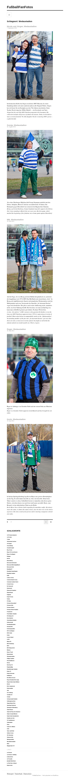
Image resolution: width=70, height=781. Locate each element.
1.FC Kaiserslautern (12, 535)
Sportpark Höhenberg (12, 707)
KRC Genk (9, 633)
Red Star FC (10, 665)
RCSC (8, 662)
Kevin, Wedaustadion (16, 419)
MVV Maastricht (11, 648)
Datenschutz (27, 774)
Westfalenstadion (11, 741)
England (9, 594)
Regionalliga (10, 667)
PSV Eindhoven (10, 660)
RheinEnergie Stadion (12, 669)
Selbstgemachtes (11, 701)
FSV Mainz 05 (10, 616)
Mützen (8, 650)
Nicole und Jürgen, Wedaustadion (22, 26)
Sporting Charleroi (11, 705)
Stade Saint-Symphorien (13, 716)
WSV (8, 743)
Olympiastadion (11, 656)
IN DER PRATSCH (11, 761)
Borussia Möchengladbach (13, 564)
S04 (8, 690)
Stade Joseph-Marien (12, 713)
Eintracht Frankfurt (11, 590)
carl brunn (9, 752)
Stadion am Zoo (10, 718)
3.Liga (8, 539)
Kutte (8, 635)
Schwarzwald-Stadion (12, 699)
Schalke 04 (9, 694)
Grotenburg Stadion (11, 620)
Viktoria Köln (10, 737)
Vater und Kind (10, 731)
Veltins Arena (10, 733)
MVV (8, 645)
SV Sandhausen (11, 720)
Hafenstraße (10, 622)
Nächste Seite (50, 522)
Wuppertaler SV (11, 745)
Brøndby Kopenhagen (12, 571)
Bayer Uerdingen (11, 554)
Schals (8, 696)
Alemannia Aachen (11, 541)
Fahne (8, 599)
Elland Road (10, 592)
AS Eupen (9, 543)
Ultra (8, 724)
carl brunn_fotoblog (11, 754)
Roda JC (9, 671)
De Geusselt (10, 586)
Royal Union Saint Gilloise (13, 682)
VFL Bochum (10, 735)
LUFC (8, 639)
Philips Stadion (10, 658)
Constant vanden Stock (12, 582)
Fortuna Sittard (10, 607)
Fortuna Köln (10, 605)
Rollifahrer (9, 675)
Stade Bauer (10, 709)
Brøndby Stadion (11, 573)
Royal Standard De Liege (13, 679)
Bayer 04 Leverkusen (12, 552)
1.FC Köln (9, 537)
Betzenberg (10, 560)
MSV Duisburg (10, 643)
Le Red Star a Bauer (12, 763)
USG (8, 728)
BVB (8, 575)
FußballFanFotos (20, 7)
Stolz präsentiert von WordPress (50, 775)
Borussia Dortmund (11, 562)
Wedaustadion (10, 739)
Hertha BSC (10, 626)
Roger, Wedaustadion (16, 329)
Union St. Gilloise (11, 726)
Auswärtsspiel (10, 547)
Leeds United (10, 637)
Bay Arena (9, 550)
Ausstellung (10, 545)
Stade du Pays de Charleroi (13, 711)
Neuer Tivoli (10, 652)
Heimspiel (10, 774)
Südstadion (9, 722)
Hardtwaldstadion (11, 624)
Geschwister (10, 618)
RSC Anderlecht (11, 686)
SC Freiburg (10, 692)
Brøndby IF (9, 569)
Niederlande (10, 654)
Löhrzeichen (10, 756)
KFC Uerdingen (10, 630)
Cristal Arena (10, 584)
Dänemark (9, 588)
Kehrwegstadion (11, 628)
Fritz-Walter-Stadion (12, 613)
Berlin (8, 558)
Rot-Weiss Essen (11, 677)
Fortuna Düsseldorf (11, 603)
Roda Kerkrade (10, 673)
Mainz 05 (9, 641)
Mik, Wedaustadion (15, 220)
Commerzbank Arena (12, 579)
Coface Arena (10, 577)
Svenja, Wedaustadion (16, 125)
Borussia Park (10, 567)
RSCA (8, 684)
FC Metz (9, 601)
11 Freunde (9, 759)
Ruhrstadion (10, 688)
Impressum (9, 765)
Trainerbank (18, 774)
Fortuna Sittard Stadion (12, 609)
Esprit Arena (10, 596)
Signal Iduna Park (11, 703)
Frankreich (9, 611)
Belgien (9, 556)
